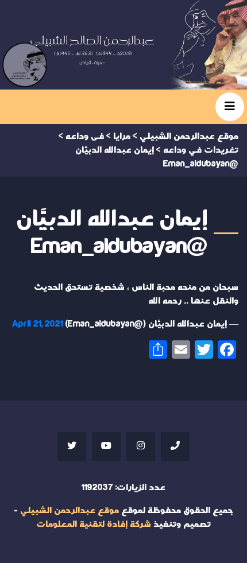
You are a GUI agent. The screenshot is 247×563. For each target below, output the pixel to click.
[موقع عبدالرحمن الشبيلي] (123, 45)
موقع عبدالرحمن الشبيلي (69, 510)
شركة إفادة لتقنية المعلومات (93, 524)
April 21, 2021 (37, 324)
